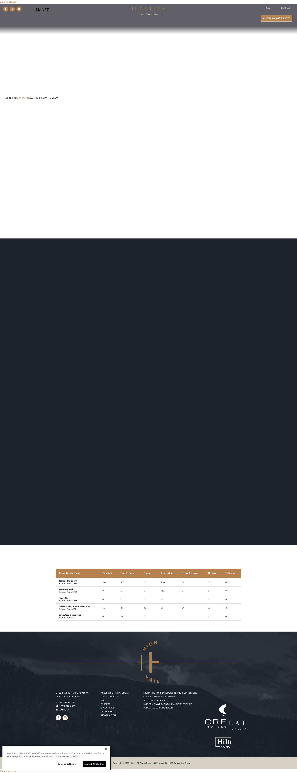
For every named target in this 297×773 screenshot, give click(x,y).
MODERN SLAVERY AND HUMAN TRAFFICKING (167, 704)
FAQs (103, 700)
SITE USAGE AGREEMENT (156, 700)
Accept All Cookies (94, 764)
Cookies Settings (67, 764)
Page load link (8, 771)
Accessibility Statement (115, 693)
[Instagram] (12, 9)
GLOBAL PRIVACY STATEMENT (159, 696)
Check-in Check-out (277, 8)
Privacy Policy (109, 696)
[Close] (105, 749)
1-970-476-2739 (67, 702)
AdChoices (109, 707)
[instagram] (65, 717)
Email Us (65, 709)
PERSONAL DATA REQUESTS (158, 707)
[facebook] (58, 717)
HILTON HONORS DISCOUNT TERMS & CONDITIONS (170, 693)
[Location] (19, 9)
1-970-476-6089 (67, 706)
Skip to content (8, 1)
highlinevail (22, 97)
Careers (105, 704)
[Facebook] (5, 9)
